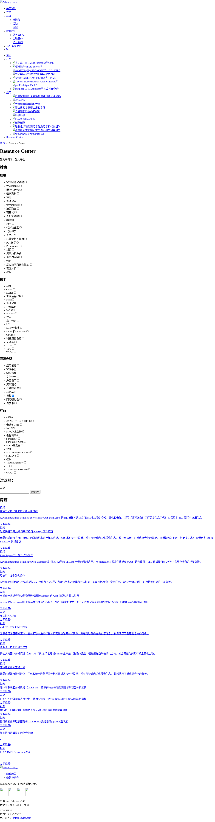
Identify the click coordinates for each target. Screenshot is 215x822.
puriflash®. (11, 438)
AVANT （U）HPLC (48, 70)
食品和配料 (34, 111)
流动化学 (11, 201)
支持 (8, 12)
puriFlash (31, 85)
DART (9, 292)
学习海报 (11, 373)
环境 (22, 115)
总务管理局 (19, 35)
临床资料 (30, 119)
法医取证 (11, 208)
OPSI (9, 335)
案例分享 (11, 377)
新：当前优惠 (13, 46)
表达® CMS (12, 424)
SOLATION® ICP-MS (18, 452)
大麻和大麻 (34, 104)
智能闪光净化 (37, 134)
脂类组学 (11, 220)
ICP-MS (10, 313)
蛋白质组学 (12, 257)
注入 (8, 317)
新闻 (8, 16)
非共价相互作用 (15, 239)
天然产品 (11, 235)
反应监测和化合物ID (49, 96)
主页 (8, 55)
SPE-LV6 (11, 455)
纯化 (8, 261)
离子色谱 (11, 321)
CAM (9, 289)
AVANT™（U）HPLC (18, 421)
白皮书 (10, 403)
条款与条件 (12, 777)
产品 (8, 59)
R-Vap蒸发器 (13, 445)
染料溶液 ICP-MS (45, 78)
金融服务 (18, 38)
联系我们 (11, 31)
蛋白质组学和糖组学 (49, 130)
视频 (8, 395)
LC (8, 324)
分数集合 (11, 307)
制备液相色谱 (13, 338)
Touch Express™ (15, 462)
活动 (15, 23)
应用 (8, 92)
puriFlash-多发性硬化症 (45, 88)
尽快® (9, 417)
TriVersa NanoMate (47, 81)
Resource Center (14, 137)
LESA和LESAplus (16, 331)
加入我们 (18, 42)
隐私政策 (11, 773)
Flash (9, 299)
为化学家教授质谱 (45, 74)
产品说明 (11, 380)
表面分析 (11, 268)
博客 (15, 27)
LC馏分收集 (13, 327)
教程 (22, 100)
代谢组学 (11, 231)
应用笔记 (11, 365)
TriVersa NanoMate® (17, 469)
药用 (8, 223)
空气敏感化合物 (15, 182)
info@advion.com (22, 817)
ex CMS (43, 63)
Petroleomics (12, 246)
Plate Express (34, 66)
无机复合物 (12, 216)
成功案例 (11, 392)
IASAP (10, 310)
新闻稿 (16, 19)
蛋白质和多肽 (37, 107)
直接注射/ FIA (14, 296)
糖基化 (10, 212)
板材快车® (12, 435)
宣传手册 (11, 369)
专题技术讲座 (13, 388)
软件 (8, 449)
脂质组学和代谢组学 (49, 126)
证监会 (10, 342)
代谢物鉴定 (12, 227)
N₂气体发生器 (14, 431)
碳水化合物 (12, 189)
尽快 (8, 286)
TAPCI (10, 345)
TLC (8, 348)
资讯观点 (11, 384)
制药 (22, 122)
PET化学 (11, 242)
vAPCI (9, 352)
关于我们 (11, 8)
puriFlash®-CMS (15, 441)
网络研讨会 (12, 399)
